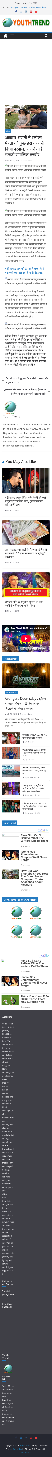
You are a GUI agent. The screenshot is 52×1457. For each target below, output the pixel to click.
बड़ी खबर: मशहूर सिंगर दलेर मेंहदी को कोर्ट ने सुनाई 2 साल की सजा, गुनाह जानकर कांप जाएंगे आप (25, 501)
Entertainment (11, 693)
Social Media (8, 1386)
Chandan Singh (26, 714)
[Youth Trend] (5, 36)
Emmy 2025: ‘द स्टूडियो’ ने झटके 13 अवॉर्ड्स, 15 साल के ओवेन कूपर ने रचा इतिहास (33, 788)
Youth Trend (27, 160)
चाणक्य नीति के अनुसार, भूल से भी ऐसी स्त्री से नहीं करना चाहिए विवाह (24, 603)
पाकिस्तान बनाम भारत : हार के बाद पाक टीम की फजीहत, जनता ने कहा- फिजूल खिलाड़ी (34, 806)
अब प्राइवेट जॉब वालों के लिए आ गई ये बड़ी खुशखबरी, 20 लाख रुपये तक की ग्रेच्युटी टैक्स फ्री (26, 553)
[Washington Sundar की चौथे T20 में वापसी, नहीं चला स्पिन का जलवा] (11, 755)
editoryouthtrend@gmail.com (8, 1421)
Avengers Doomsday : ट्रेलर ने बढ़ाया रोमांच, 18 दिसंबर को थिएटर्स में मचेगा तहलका (28, 9)
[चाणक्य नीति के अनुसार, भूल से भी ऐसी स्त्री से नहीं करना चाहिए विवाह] (26, 574)
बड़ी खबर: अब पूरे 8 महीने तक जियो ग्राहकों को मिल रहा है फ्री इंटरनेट (24, 270)
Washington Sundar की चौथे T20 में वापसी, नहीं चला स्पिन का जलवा (34, 753)
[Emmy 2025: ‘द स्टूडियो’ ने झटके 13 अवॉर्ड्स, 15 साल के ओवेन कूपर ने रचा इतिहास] (11, 790)
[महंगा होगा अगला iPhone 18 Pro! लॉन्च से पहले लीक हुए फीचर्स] (11, 738)
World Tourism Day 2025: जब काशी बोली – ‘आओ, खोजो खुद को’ (34, 770)
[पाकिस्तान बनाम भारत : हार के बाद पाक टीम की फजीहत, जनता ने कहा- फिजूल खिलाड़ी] (11, 808)
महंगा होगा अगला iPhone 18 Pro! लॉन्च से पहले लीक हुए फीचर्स (34, 736)
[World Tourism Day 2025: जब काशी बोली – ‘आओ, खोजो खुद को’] (11, 773)
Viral (8, 131)
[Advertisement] (26, 66)
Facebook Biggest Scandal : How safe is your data (27, 380)
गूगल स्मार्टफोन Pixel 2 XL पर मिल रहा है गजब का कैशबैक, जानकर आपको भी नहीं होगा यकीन (25, 391)
